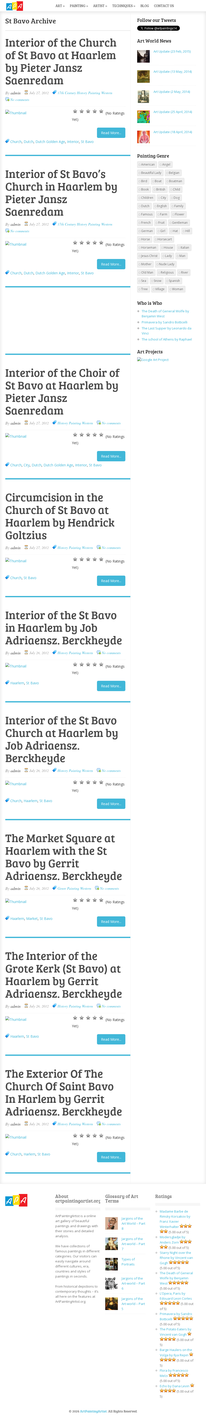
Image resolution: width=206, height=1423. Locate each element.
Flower (179, 214)
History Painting (88, 92)
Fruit (161, 222)
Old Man (147, 272)
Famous (146, 214)
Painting (79, 5)
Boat (158, 181)
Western (106, 92)
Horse (145, 239)
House (168, 247)
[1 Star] (75, 111)
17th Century (67, 92)
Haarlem (17, 683)
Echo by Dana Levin (174, 1386)
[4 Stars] (94, 111)
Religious (167, 272)
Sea (143, 281)
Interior (73, 141)
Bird (144, 181)
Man (182, 256)
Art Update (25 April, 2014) (172, 111)
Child (176, 189)
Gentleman (180, 222)
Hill (187, 231)
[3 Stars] (88, 111)
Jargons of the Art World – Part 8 (133, 1223)
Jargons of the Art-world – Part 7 (133, 1244)
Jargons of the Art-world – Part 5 (133, 1303)
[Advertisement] (65, 321)
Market (32, 918)
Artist (100, 5)
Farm (163, 214)
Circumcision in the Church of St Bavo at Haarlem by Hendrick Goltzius (60, 515)
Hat (175, 231)
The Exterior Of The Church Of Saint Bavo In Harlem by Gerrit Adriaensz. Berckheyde (63, 1092)
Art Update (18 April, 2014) (172, 132)
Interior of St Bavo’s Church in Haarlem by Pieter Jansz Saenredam (61, 192)
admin (16, 92)
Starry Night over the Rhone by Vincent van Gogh (176, 1257)
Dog (177, 198)
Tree (144, 289)
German (147, 231)
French (146, 222)
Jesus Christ (149, 256)
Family (178, 206)
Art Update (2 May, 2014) (171, 91)
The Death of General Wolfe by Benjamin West (176, 1278)
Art (60, 5)
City (27, 465)
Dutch (28, 141)
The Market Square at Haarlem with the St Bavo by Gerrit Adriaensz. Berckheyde (63, 856)
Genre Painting (68, 888)
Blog (144, 5)
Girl (162, 231)
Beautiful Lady (151, 173)
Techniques (123, 5)
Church (16, 141)
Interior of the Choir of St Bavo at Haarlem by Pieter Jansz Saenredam (62, 391)
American (148, 164)
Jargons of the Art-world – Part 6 (133, 1283)
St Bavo (87, 141)
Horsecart (165, 239)
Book (145, 189)
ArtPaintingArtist (24, 6)
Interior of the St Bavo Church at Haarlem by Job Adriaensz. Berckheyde (61, 738)
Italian (185, 247)
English (162, 206)
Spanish (174, 281)
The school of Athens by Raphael (167, 339)
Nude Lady (166, 264)
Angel (166, 164)
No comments (19, 99)
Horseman (148, 247)
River (184, 272)
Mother (146, 264)
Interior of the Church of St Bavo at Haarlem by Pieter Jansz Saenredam (61, 61)
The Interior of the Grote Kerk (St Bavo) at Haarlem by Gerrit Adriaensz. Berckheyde (63, 974)
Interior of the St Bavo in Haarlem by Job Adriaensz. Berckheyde (63, 627)
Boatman (175, 181)
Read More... (111, 132)
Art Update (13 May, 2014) (172, 71)
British (160, 189)
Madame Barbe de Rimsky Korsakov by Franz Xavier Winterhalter (175, 1219)
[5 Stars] (101, 111)
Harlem (29, 1154)
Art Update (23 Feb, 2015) (172, 51)
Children (147, 198)
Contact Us (164, 5)
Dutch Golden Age (50, 141)
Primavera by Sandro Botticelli (164, 322)
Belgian (174, 173)
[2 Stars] (81, 111)
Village (160, 289)
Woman (177, 289)
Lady (168, 256)
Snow (157, 281)
